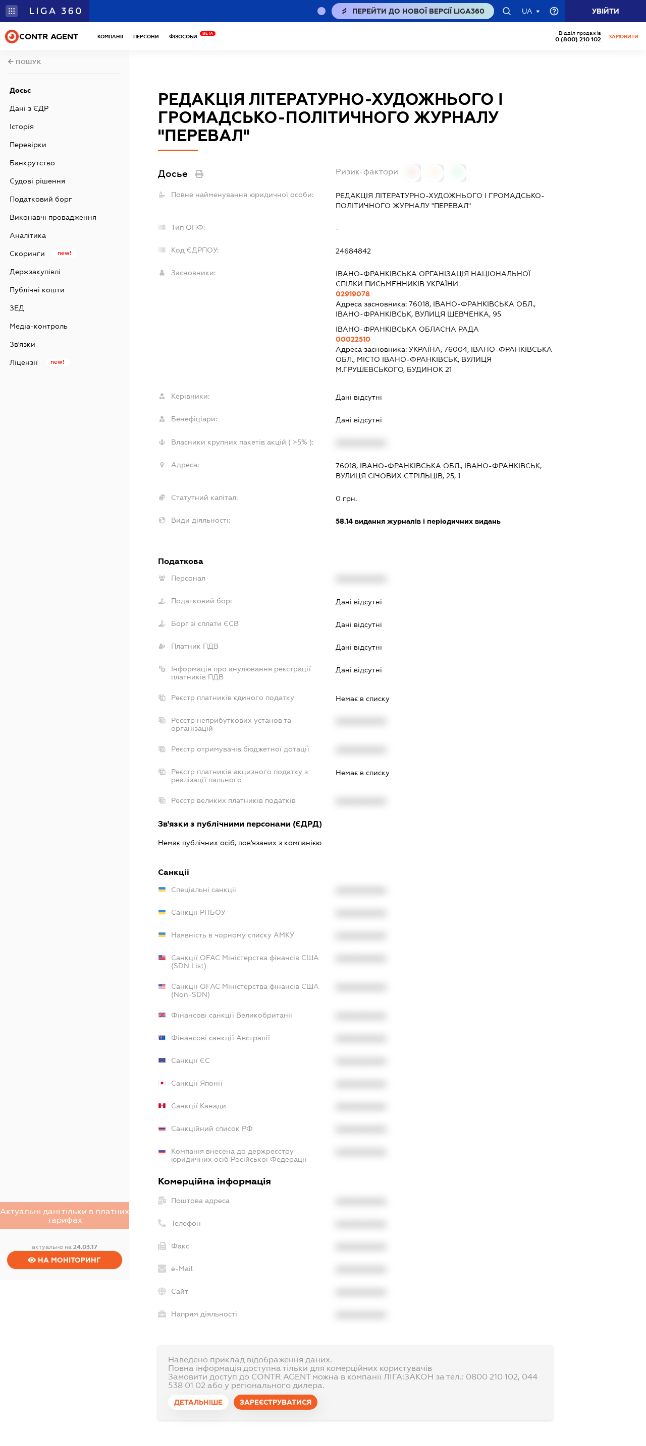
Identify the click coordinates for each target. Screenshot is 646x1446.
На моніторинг (68, 1260)
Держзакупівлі (35, 272)
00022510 (353, 339)
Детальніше (198, 1402)
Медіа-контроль (39, 326)
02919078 (353, 294)
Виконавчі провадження (53, 217)
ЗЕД (17, 308)
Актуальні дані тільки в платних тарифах (64, 1215)
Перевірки (28, 145)
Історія (22, 126)
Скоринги (27, 253)
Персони (146, 36)
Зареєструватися (275, 1402)
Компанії (110, 36)
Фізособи (185, 36)
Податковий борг (41, 199)
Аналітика (28, 235)
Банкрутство (32, 163)
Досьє (20, 90)
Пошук (27, 62)
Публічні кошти (37, 290)
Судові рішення (37, 181)
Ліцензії (24, 362)
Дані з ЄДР (29, 108)
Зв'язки (22, 344)
